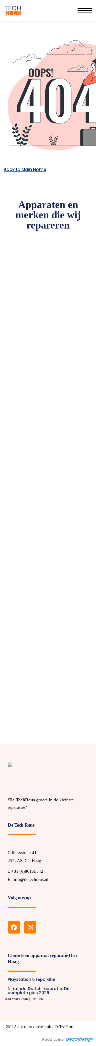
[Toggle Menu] (85, 11)
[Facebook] (14, 927)
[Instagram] (30, 927)
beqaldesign (79, 1039)
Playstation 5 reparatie (31, 979)
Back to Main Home (25, 169)
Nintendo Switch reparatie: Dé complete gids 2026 (38, 991)
